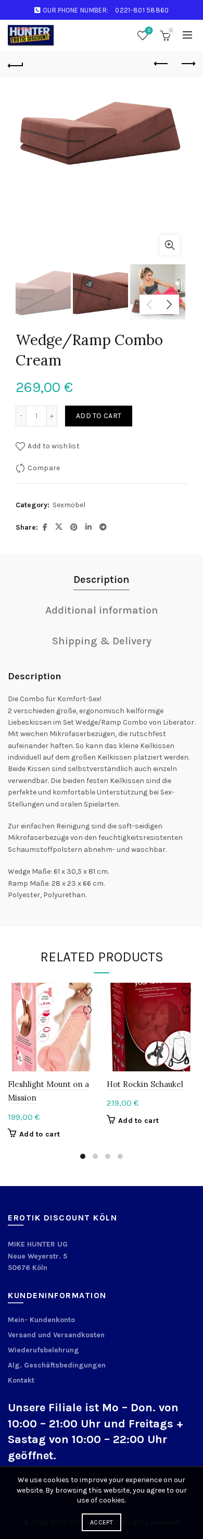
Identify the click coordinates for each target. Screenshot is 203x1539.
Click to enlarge (170, 245)
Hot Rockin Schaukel (145, 1084)
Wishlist (149, 30)
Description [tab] (101, 579)
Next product (187, 64)
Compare (44, 467)
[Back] (16, 64)
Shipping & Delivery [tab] (101, 641)
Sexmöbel (69, 504)
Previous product (161, 64)
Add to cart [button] (39, 1134)
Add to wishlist (54, 446)
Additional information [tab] (101, 610)
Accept (101, 1522)
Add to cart (98, 415)
